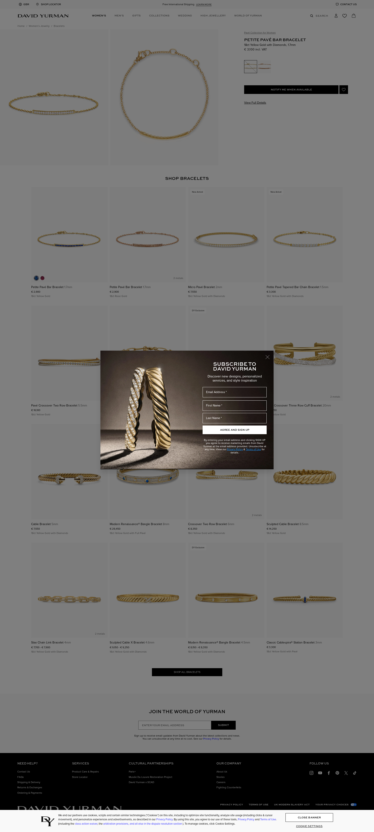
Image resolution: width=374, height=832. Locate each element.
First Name (213, 405)
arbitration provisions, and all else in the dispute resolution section (143, 824)
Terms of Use (253, 449)
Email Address (215, 392)
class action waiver (86, 824)
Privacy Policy (235, 449)
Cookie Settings (309, 826)
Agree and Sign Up (234, 430)
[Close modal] (269, 355)
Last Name (213, 418)
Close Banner (309, 817)
